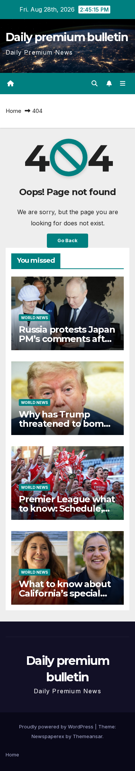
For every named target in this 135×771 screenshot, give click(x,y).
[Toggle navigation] (122, 83)
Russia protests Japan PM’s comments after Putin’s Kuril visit (67, 339)
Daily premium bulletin (67, 37)
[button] (95, 83)
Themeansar (87, 736)
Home (13, 110)
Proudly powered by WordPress (57, 727)
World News (34, 317)
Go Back (67, 240)
